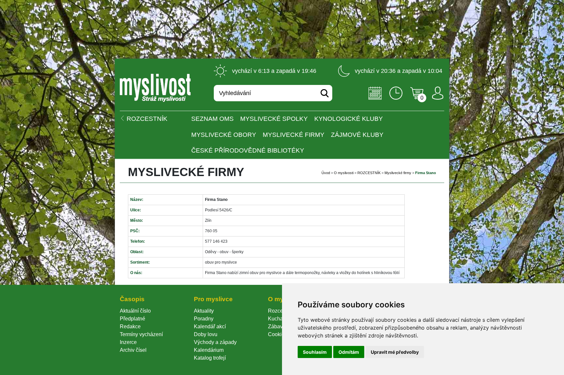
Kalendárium (209, 350)
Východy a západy (215, 342)
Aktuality (204, 311)
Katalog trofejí (210, 358)
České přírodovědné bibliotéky (247, 150)
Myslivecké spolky (274, 118)
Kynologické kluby (348, 118)
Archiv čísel (133, 350)
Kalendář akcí (210, 326)
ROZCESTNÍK (369, 173)
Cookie (277, 334)
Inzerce (128, 342)
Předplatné (132, 318)
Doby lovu (205, 334)
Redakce (130, 326)
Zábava (277, 326)
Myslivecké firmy (293, 134)
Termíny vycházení (141, 334)
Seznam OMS (212, 118)
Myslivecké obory (223, 134)
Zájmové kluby (357, 134)
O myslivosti (343, 173)
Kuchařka (279, 318)
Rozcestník (281, 311)
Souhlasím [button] (315, 352)
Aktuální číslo (135, 311)
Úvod (325, 173)
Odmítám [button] (348, 352)
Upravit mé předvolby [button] (395, 352)
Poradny (203, 318)
